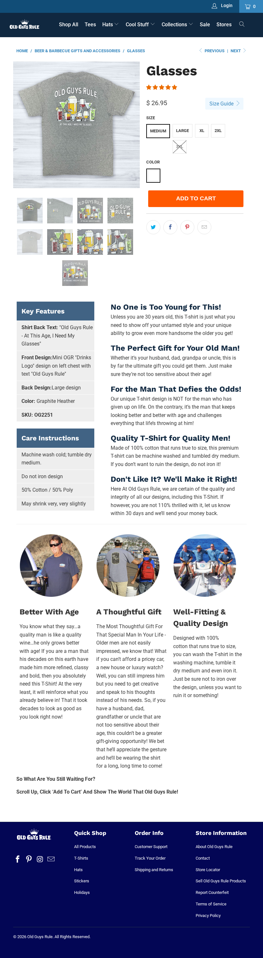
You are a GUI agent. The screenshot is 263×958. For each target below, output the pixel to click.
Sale (205, 24)
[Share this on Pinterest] (187, 227)
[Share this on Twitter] (153, 227)
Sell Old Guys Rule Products (221, 881)
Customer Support (151, 846)
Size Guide (222, 104)
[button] (161, 87)
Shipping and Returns (154, 869)
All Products (85, 846)
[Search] (242, 25)
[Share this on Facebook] (170, 227)
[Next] (133, 125)
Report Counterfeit (212, 892)
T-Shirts (81, 858)
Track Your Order (150, 858)
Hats (108, 24)
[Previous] (20, 125)
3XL (179, 146)
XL (201, 130)
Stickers (81, 881)
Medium (158, 131)
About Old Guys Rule (214, 846)
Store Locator (208, 869)
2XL (218, 130)
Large (182, 130)
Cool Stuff (138, 24)
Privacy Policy (208, 915)
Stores (224, 24)
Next (236, 50)
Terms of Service (211, 904)
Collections (175, 24)
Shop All (68, 24)
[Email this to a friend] (204, 227)
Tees (90, 24)
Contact (203, 858)
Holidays (82, 892)
